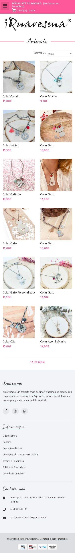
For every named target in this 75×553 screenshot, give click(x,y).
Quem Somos (10, 435)
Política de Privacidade (14, 467)
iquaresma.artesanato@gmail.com (28, 517)
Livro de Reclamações (14, 473)
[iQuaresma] (37, 24)
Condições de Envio (13, 448)
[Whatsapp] (24, 411)
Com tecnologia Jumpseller (53, 538)
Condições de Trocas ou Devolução (21, 454)
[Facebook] (6, 411)
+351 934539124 (18, 508)
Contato (7, 442)
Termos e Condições (13, 461)
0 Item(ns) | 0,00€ (26, 10)
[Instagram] (15, 411)
